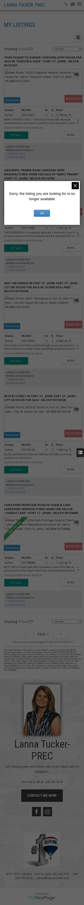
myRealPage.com (42, 898)
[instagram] (47, 811)
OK (42, 213)
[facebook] (36, 811)
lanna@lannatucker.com (53, 878)
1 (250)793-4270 (15, 153)
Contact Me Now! (42, 795)
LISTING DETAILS (16, 135)
